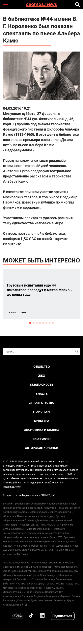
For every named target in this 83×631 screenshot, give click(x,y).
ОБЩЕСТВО (41, 366)
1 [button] (30, 323)
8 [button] (53, 323)
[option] (41, 294)
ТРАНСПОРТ (42, 411)
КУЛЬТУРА (41, 420)
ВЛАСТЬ (42, 393)
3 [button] (37, 323)
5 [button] (43, 323)
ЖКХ (41, 375)
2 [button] (33, 323)
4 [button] (40, 323)
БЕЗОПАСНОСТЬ (41, 384)
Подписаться (62, 616)
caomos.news (41, 4)
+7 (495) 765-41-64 (52, 482)
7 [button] (50, 323)
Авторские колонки (41, 447)
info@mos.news (12, 486)
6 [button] (46, 323)
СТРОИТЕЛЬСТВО (41, 402)
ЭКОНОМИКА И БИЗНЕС (41, 429)
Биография (42, 438)
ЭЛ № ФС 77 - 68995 (26, 465)
